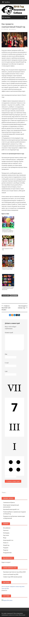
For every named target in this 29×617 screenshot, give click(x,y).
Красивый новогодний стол (11, 509)
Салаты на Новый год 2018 (10, 574)
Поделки (5, 550)
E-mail (7, 363)
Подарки (5, 547)
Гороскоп (5, 530)
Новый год (6, 545)
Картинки (6, 535)
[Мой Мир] (14, 315)
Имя (6, 354)
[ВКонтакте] (10, 315)
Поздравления (7, 552)
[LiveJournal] (19, 315)
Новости (5, 542)
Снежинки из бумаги (9, 502)
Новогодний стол (8, 540)
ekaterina (13, 29)
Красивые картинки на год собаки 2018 (14, 572)
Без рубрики (14, 295)
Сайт (6, 371)
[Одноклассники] (12, 315)
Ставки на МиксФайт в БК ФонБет (6, 307)
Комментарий (9, 332)
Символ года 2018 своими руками (12, 577)
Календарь (6, 533)
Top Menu (7, 2)
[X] (17, 315)
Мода (4, 538)
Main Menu (7, 17)
